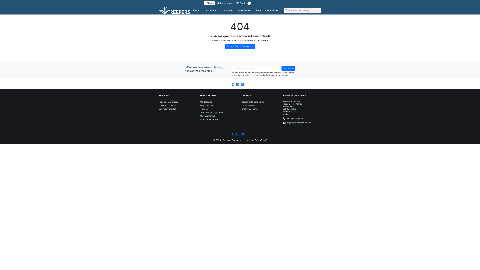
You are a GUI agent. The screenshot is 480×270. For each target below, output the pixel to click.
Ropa (258, 10)
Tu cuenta (246, 95)
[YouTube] (237, 84)
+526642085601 (295, 118)
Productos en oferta (168, 102)
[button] (224, 3)
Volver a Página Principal (240, 46)
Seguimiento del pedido (253, 102)
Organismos (244, 10)
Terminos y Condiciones (211, 112)
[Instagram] (242, 84)
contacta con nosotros (257, 40)
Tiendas (204, 109)
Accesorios (212, 10)
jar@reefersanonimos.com (299, 122)
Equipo (197, 10)
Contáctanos (206, 102)
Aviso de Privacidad (209, 119)
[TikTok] (247, 84)
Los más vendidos (167, 109)
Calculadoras (271, 10)
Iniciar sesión (248, 105)
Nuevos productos (167, 105)
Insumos (228, 10)
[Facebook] (233, 84)
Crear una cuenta (250, 109)
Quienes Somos (207, 116)
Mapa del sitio (207, 105)
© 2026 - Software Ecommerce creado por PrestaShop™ (240, 140)
